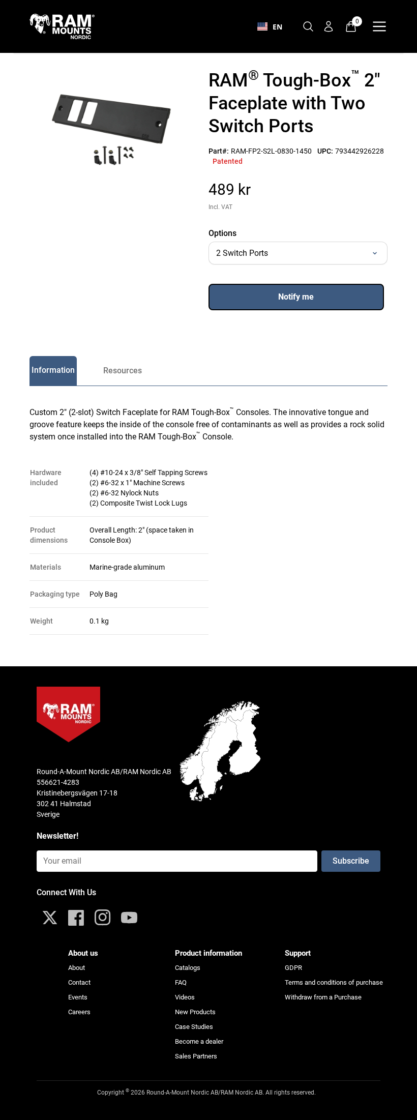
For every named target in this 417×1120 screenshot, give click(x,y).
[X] (50, 917)
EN (277, 27)
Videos (185, 997)
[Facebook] (76, 917)
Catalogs (187, 967)
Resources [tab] (122, 370)
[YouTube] (129, 917)
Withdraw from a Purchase (323, 997)
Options (222, 233)
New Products (195, 1012)
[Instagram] (103, 917)
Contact (79, 982)
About (76, 967)
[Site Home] (68, 26)
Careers (79, 1012)
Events (77, 997)
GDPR (293, 967)
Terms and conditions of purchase (334, 982)
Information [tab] (53, 370)
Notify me (296, 297)
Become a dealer (199, 1041)
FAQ (181, 982)
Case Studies (194, 1026)
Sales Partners (196, 1056)
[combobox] (270, 26)
